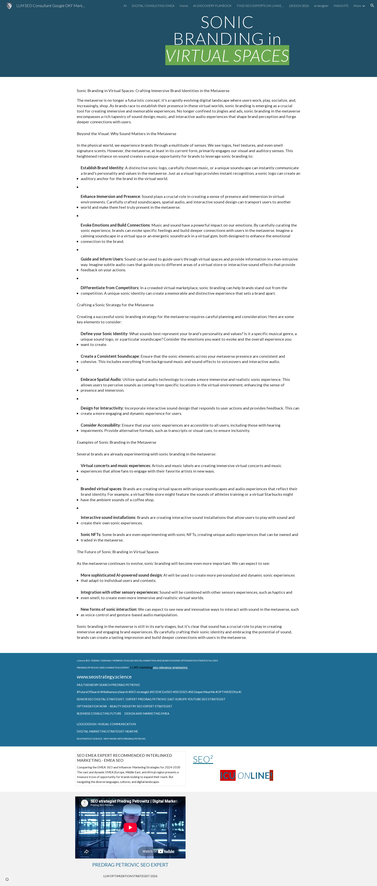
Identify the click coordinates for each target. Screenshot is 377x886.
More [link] (357, 5)
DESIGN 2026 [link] (299, 5)
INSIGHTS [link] (341, 5)
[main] (227, 38)
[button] (372, 5)
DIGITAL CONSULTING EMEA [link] (153, 5)
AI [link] (125, 5)
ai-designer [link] (321, 5)
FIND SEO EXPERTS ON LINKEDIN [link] (260, 5)
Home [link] (183, 5)
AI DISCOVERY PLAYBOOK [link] (212, 5)
